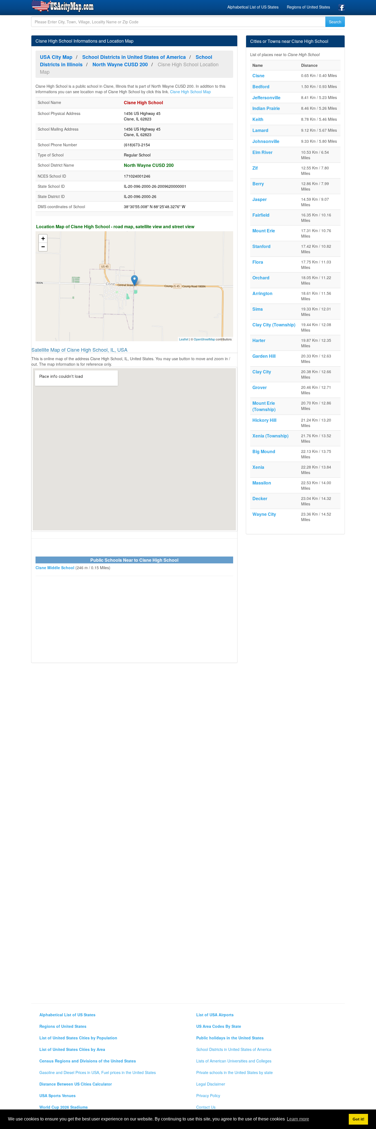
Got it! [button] (358, 1119)
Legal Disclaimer (210, 1084)
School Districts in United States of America (233, 1049)
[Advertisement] (134, 620)
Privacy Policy (208, 1095)
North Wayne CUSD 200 (149, 165)
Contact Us (206, 1107)
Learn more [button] (298, 1119)
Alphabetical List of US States (253, 7)
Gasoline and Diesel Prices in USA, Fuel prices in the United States (97, 1072)
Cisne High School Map (190, 91)
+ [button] (43, 238)
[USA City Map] (63, 6)
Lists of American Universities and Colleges (233, 1061)
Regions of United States (308, 7)
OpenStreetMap (204, 339)
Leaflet (183, 339)
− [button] (43, 246)
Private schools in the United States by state (234, 1072)
